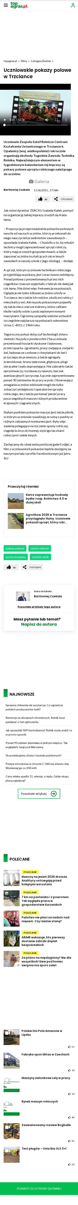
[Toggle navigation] (6, 5)
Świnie (47, 61)
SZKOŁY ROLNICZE (40, 548)
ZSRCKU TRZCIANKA (16, 557)
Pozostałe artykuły (34, 794)
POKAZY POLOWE (15, 548)
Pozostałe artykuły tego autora (39, 606)
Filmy (24, 61)
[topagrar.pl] (19, 5)
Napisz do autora (39, 624)
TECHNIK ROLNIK (40, 557)
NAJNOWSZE (22, 694)
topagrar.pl (10, 61)
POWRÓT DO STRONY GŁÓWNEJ (39, 1188)
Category (37, 61)
